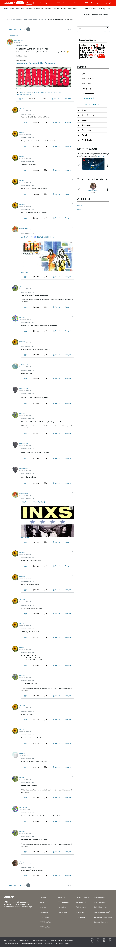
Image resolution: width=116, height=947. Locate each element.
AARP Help (86, 84)
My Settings (87, 14)
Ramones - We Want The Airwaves (35, 63)
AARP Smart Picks (60, 3)
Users (79, 32)
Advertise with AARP (82, 897)
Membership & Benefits (47, 3)
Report (56, 98)
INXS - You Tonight (33, 502)
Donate (42, 902)
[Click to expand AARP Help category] (79, 84)
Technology (86, 130)
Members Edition (73, 3)
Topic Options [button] (14, 35)
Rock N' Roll (42, 19)
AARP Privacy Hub (9, 940)
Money (84, 120)
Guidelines (95, 14)
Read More (19, 88)
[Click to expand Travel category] (79, 135)
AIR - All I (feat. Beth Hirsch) (37, 236)
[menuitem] (6, 9)
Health (84, 110)
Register (98, 3)
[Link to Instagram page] (104, 940)
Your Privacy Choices (62, 943)
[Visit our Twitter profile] (98, 940)
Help (100, 14)
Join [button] (20, 3)
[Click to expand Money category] (79, 120)
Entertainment (88, 94)
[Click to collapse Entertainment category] (79, 94)
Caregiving (86, 89)
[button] (109, 9)
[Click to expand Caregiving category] (79, 89)
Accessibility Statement (40, 940)
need (21, 92)
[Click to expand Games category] (79, 74)
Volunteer (43, 907)
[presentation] (79, 165)
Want (59, 92)
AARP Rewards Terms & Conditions (62, 940)
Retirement (86, 125)
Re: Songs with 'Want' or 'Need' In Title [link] (60, 19)
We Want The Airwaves (23, 94)
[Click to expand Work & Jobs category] (79, 140)
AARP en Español (91, 8)
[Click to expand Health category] (79, 110)
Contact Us (61, 897)
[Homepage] (9, 3)
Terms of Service (24, 940)
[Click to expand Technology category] (79, 130)
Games (84, 74)
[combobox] (93, 28)
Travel (84, 135)
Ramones (28, 92)
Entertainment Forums (30, 19)
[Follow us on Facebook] (92, 940)
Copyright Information (11, 943)
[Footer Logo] (18, 896)
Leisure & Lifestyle (91, 104)
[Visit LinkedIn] (110, 940)
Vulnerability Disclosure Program (31, 943)
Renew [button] (29, 3)
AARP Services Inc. (82, 917)
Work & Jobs (87, 140)
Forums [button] (105, 14)
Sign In (79, 209)
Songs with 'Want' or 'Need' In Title (44, 92)
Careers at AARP (81, 902)
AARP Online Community (14, 19)
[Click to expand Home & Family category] (79, 115)
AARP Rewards (88, 79)
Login (106, 3)
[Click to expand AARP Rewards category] (79, 79)
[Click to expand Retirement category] (79, 125)
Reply (67, 98)
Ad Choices (48, 943)
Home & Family (88, 115)
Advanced (107, 32)
